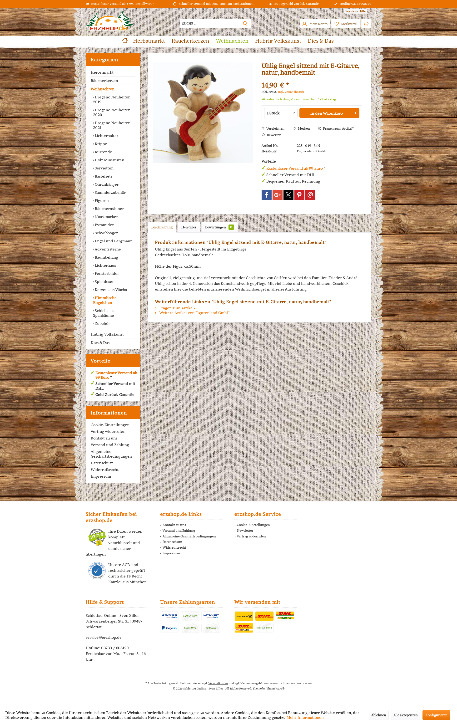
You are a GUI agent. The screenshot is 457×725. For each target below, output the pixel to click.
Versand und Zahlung (110, 444)
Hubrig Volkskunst (107, 334)
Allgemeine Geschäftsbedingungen (111, 454)
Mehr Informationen (305, 717)
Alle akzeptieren (405, 715)
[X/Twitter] (288, 195)
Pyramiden (104, 224)
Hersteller (188, 227)
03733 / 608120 (115, 647)
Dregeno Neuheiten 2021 (111, 125)
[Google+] (278, 195)
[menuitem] (355, 11)
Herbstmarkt (102, 72)
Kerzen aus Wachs (110, 289)
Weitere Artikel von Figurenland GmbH (194, 312)
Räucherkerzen (104, 80)
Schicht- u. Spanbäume (103, 313)
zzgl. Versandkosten (291, 91)
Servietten (104, 168)
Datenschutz (102, 462)
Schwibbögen (106, 232)
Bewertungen (218, 227)
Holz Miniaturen (109, 160)
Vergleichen (275, 128)
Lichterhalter (106, 135)
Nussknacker (106, 216)
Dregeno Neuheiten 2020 (111, 112)
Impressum (101, 476)
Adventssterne (107, 249)
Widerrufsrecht (105, 469)
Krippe (100, 143)
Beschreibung (162, 227)
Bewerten (273, 135)
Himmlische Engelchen (105, 300)
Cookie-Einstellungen (110, 424)
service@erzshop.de (104, 637)
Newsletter (245, 530)
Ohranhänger (106, 184)
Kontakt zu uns (104, 438)
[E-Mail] (310, 195)
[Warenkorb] (366, 23)
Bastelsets (103, 176)
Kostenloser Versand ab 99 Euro (116, 375)
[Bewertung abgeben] (312, 79)
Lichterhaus (105, 265)
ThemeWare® (275, 688)
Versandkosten (218, 683)
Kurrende (103, 151)
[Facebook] (267, 195)
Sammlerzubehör (110, 192)
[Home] (125, 41)
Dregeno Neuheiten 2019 (111, 99)
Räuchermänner (109, 208)
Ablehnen (378, 715)
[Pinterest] (299, 195)
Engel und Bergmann (113, 241)
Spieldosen (104, 281)
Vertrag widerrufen (108, 431)
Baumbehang (106, 257)
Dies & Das (100, 342)
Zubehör (102, 323)
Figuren (101, 200)
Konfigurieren (436, 715)
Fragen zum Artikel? (338, 128)
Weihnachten (102, 89)
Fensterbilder (106, 273)
